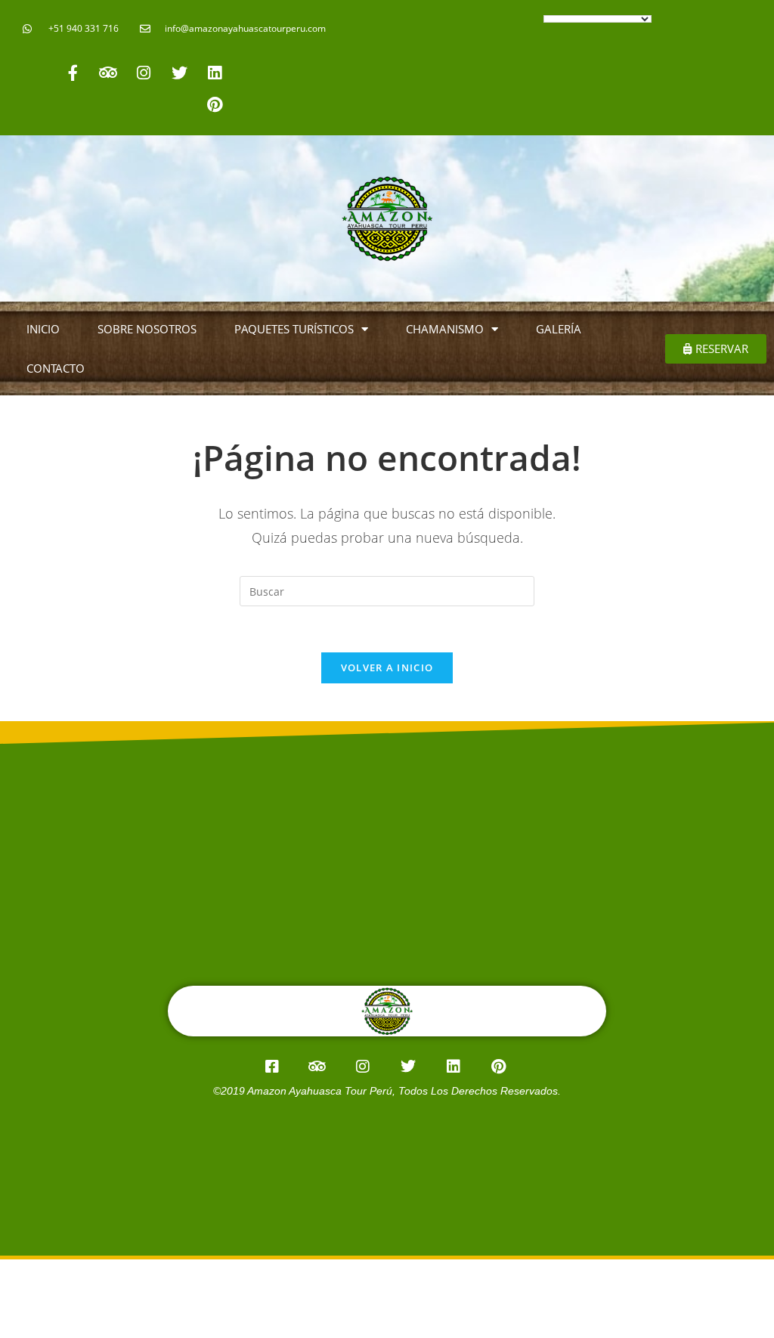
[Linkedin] (215, 72)
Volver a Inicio (387, 667)
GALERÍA (558, 328)
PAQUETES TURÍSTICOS (294, 328)
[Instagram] (143, 72)
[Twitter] (179, 72)
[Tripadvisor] (108, 72)
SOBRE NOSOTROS (147, 328)
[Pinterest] (215, 104)
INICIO (43, 328)
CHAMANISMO (445, 328)
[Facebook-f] (72, 72)
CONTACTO (55, 368)
